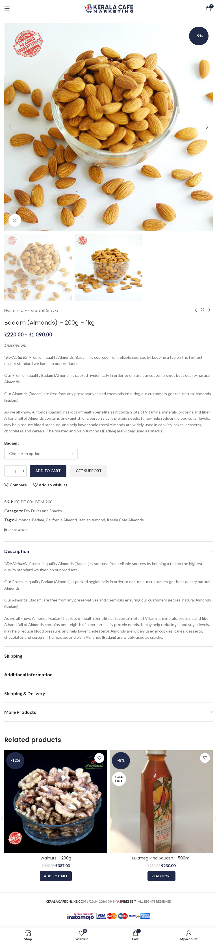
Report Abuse (17, 530)
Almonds (23, 519)
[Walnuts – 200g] (55, 801)
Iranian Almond (92, 519)
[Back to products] (202, 310)
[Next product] (209, 310)
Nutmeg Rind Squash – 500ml (161, 858)
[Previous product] (195, 310)
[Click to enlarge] (14, 220)
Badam (10, 443)
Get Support (89, 471)
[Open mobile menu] (7, 8)
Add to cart (48, 471)
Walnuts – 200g (55, 858)
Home (9, 310)
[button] (10, 126)
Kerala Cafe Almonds (125, 519)
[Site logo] (108, 8)
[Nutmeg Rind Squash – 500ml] (161, 801)
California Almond (61, 519)
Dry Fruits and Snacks (39, 310)
